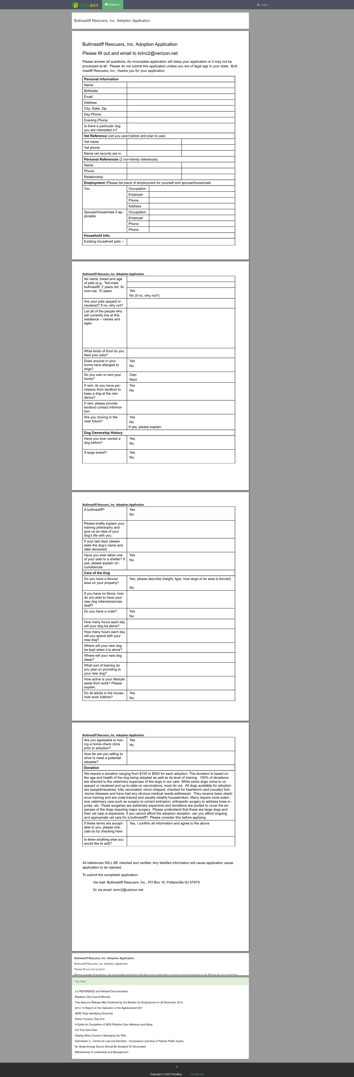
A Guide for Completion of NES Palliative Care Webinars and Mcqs (113, 1024)
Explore (113, 4)
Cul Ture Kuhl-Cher (86, 1030)
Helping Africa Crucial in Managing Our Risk (100, 1035)
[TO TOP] (177, 1067)
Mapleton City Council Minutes (92, 997)
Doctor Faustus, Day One (90, 1019)
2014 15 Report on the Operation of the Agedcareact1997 (108, 1008)
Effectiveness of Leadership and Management (101, 1052)
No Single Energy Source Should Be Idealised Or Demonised (110, 1046)
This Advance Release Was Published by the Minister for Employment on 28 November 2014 (129, 1002)
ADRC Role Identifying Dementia (94, 1013)
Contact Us (196, 1074)
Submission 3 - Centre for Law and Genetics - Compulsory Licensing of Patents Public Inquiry (129, 1041)
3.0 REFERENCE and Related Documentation (101, 991)
